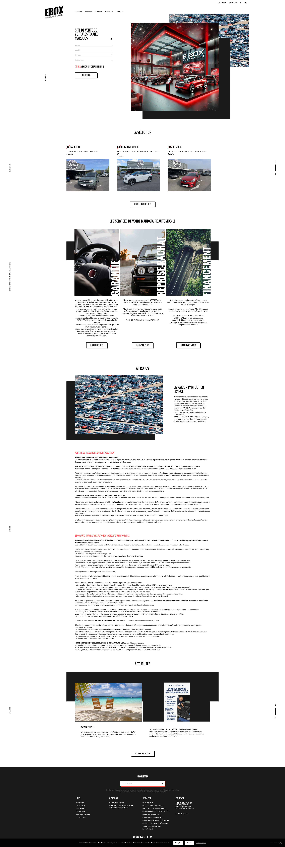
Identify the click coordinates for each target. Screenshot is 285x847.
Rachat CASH (147, 829)
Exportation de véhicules (152, 817)
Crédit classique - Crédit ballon (156, 811)
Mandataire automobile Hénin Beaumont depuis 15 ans (121, 806)
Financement (147, 803)
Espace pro (233, 2)
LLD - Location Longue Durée (154, 809)
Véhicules (80, 803)
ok (163, 783)
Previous (275, 162)
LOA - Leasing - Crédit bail (153, 806)
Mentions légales (83, 814)
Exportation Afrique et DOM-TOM (155, 820)
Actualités (109, 12)
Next (275, 174)
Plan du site (81, 817)
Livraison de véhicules (151, 814)
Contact (120, 12)
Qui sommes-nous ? (116, 803)
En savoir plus (201, 843)
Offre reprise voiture (151, 826)
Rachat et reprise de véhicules (155, 823)
